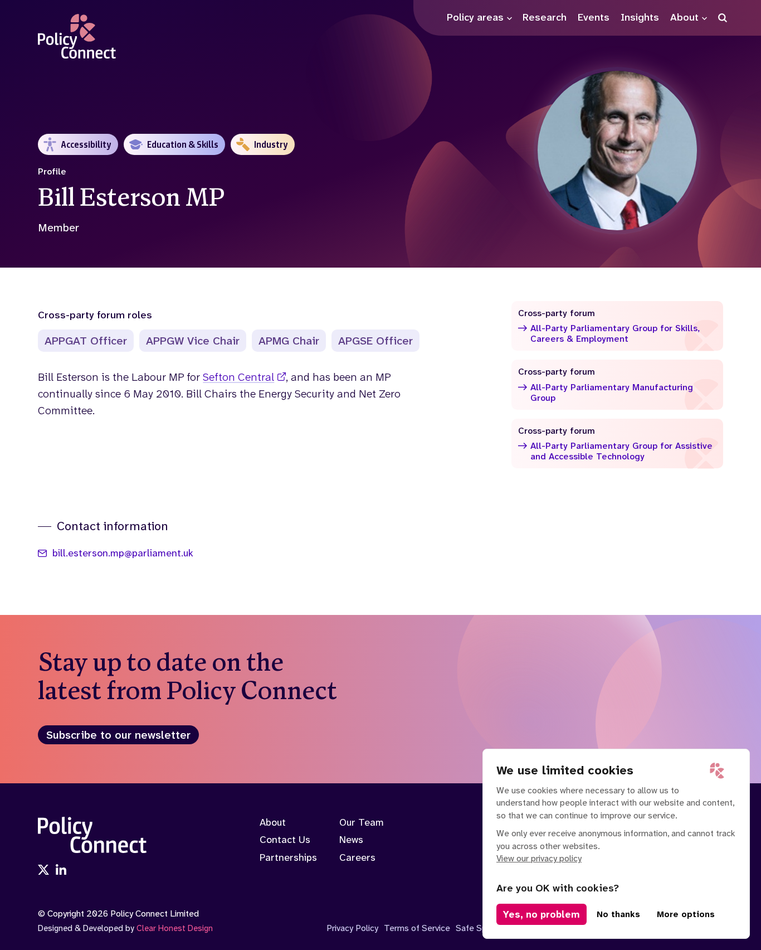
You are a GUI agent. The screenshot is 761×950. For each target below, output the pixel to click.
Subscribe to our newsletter (118, 735)
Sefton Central (238, 377)
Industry (271, 145)
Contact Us (285, 839)
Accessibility (86, 145)
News (351, 839)
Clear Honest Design (174, 928)
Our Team (361, 822)
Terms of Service (417, 928)
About (273, 822)
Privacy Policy (352, 928)
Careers (357, 857)
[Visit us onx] (43, 871)
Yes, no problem (541, 914)
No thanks (618, 914)
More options (686, 914)
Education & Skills (182, 145)
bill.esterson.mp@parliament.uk (122, 553)
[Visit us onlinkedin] (61, 871)
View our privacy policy (539, 858)
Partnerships (288, 857)
